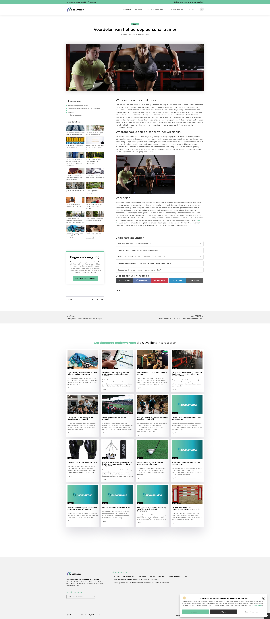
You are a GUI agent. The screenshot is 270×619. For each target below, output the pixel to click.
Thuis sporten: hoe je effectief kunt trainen (152, 373)
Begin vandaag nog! (85, 257)
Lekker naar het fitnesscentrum (116, 508)
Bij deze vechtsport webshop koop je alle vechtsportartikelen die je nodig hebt (117, 464)
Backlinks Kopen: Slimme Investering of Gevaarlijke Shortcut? (135, 579)
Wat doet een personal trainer (78, 105)
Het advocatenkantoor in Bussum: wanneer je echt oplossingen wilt (74, 177)
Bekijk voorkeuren (251, 612)
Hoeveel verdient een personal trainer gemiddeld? (159, 270)
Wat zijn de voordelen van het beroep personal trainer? (159, 257)
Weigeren (223, 612)
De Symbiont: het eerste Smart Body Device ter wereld (81, 418)
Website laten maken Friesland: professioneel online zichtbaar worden (116, 374)
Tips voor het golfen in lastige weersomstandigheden (150, 463)
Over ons (152, 576)
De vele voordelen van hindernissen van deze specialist (186, 508)
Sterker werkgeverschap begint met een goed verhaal (93, 206)
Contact (191, 9)
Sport (135, 24)
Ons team (162, 576)
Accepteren (195, 612)
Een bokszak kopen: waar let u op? (82, 462)
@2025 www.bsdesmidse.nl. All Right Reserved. (83, 615)
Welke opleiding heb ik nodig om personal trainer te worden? (159, 263)
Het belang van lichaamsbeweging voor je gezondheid (152, 418)
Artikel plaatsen (177, 9)
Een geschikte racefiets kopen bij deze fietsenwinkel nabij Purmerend (151, 509)
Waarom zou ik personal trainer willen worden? (159, 250)
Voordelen (71, 112)
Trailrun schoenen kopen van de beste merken (186, 463)
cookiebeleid (258, 605)
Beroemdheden (128, 576)
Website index (180, 615)
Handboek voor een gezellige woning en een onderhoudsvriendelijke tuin (75, 220)
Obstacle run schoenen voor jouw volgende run (186, 418)
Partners (138, 9)
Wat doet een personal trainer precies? (159, 244)
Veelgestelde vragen (75, 115)
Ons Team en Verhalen (155, 9)
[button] (264, 598)
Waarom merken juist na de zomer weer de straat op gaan (95, 147)
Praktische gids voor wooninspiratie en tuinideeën (92, 192)
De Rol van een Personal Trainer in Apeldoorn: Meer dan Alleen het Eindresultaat (187, 374)
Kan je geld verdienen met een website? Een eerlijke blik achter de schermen (141, 583)
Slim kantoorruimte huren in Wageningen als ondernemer (75, 192)
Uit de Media (126, 9)
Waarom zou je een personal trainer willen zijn (84, 108)
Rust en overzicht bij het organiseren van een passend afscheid (93, 161)
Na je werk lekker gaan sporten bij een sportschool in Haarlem (82, 508)
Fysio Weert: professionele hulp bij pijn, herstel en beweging (74, 235)
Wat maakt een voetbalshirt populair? (114, 418)
